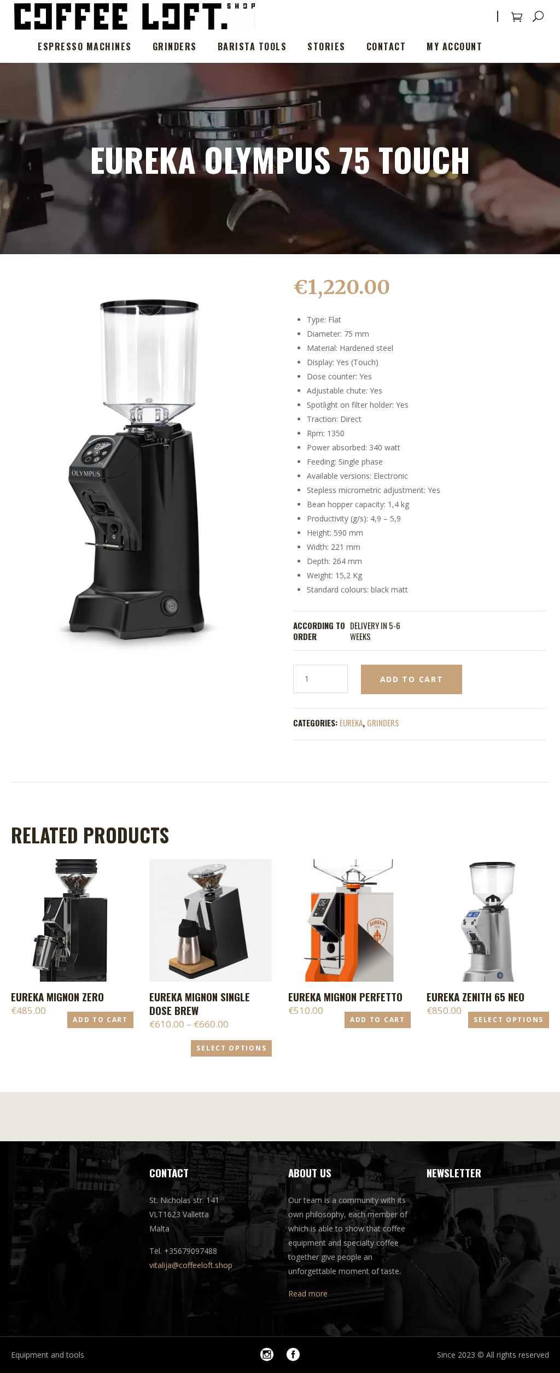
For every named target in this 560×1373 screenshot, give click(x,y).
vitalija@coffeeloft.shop (190, 1265)
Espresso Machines (85, 46)
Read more (308, 1293)
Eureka (351, 723)
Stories (326, 46)
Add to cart (412, 679)
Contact (386, 46)
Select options (231, 1048)
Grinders (175, 46)
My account (454, 46)
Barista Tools (252, 46)
